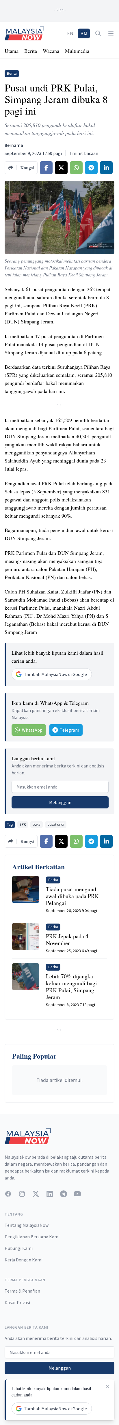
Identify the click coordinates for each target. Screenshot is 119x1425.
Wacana (51, 50)
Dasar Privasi (17, 1302)
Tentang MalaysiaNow (27, 1225)
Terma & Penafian (22, 1291)
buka (36, 824)
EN (70, 33)
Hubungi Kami (19, 1248)
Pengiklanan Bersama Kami (32, 1236)
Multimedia (77, 50)
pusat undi (55, 824)
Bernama (14, 145)
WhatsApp (32, 730)
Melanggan (60, 802)
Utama (11, 50)
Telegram (69, 730)
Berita (30, 50)
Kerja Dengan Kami (23, 1260)
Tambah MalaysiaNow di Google (55, 674)
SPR (23, 824)
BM (84, 33)
